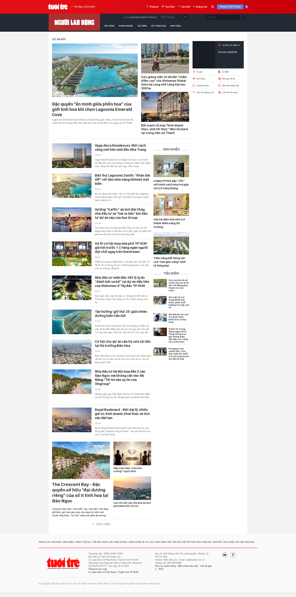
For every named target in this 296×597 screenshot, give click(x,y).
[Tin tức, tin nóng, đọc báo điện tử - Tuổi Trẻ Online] (58, 6)
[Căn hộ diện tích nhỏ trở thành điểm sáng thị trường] (171, 205)
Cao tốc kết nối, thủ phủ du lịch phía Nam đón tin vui (132, 504)
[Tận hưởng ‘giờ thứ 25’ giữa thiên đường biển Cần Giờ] (71, 322)
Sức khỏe (228, 542)
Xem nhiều (171, 149)
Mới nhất (57, 542)
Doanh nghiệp (126, 26)
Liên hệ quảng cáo (205, 92)
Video (78, 542)
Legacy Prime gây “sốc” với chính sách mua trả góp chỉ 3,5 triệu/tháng (171, 184)
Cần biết (185, 6)
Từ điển (225, 71)
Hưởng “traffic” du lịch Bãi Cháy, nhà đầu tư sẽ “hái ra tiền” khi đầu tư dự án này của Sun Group (121, 213)
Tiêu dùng (109, 26)
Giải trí (186, 542)
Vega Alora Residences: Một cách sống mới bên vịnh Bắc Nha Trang (120, 147)
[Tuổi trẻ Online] (63, 563)
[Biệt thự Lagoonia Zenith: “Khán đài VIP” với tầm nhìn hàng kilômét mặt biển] (71, 185)
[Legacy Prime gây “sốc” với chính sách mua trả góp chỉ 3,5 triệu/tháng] (171, 166)
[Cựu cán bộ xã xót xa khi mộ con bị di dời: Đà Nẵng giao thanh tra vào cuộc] (160, 283)
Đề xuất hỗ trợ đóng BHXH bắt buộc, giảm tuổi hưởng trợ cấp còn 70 (179, 302)
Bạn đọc (250, 542)
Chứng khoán (202, 85)
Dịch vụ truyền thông (165, 566)
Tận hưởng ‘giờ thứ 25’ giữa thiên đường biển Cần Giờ (121, 314)
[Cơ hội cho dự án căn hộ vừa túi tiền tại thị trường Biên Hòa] (71, 351)
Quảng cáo (201, 6)
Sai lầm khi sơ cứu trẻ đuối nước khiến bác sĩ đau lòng (178, 318)
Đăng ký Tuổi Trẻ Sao (230, 6)
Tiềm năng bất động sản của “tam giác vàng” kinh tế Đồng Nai (169, 261)
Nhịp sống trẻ (163, 542)
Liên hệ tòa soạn (230, 92)
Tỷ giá (199, 71)
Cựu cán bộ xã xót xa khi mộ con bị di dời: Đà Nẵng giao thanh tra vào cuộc (179, 285)
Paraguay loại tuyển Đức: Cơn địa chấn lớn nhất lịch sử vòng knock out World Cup (179, 353)
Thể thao (196, 542)
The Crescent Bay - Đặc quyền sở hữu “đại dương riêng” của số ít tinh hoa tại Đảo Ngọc (80, 493)
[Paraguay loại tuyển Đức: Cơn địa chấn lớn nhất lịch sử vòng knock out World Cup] (160, 351)
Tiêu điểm (171, 273)
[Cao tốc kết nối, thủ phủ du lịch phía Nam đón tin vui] (132, 488)
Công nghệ (134, 542)
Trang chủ (44, 542)
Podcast (154, 6)
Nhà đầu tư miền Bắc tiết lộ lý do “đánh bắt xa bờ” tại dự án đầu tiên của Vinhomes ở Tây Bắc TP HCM (122, 281)
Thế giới (96, 542)
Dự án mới (59, 39)
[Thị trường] (74, 22)
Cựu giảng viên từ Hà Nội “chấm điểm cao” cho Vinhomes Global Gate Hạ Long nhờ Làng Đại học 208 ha (164, 82)
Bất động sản (158, 26)
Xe (143, 542)
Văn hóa (176, 542)
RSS (161, 569)
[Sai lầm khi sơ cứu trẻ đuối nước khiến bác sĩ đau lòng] (160, 317)
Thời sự (86, 542)
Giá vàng (200, 78)
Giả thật (239, 542)
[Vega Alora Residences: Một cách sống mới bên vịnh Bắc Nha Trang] (71, 155)
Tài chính (142, 26)
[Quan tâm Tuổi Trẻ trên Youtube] (224, 555)
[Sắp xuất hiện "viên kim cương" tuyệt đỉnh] (132, 453)
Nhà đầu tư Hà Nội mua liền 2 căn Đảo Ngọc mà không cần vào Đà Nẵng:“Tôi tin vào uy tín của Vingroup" (120, 377)
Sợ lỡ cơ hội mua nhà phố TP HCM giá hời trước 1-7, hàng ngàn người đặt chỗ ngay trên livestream (121, 247)
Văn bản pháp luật (230, 85)
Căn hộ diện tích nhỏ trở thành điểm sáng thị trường (169, 223)
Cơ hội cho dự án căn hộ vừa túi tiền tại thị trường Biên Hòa (123, 343)
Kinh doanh (120, 542)
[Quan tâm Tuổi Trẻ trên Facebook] (233, 555)
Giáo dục (207, 542)
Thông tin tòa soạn (97, 569)
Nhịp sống (175, 26)
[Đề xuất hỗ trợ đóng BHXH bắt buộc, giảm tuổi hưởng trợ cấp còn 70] (160, 300)
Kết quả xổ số (228, 78)
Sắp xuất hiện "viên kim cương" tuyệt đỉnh (127, 470)
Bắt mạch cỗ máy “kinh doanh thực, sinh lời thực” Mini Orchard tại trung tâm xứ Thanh (164, 129)
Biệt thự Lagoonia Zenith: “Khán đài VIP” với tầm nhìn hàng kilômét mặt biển (122, 179)
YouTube (170, 6)
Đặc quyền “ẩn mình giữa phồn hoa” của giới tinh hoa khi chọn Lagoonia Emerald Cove (92, 109)
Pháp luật (107, 542)
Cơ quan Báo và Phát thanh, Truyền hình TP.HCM (113, 572)
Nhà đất (217, 542)
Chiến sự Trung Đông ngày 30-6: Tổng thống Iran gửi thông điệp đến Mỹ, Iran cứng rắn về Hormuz (178, 335)
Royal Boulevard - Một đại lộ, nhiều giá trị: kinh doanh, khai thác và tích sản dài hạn (122, 414)
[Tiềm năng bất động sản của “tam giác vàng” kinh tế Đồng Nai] (171, 243)
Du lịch (150, 542)
